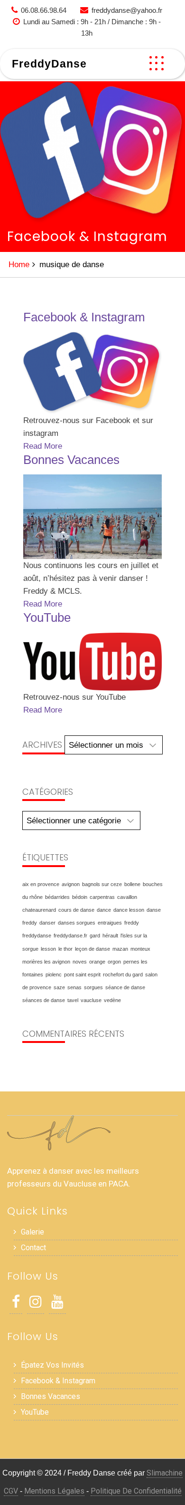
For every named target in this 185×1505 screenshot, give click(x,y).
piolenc (54, 974)
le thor (65, 949)
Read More (42, 446)
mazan (120, 949)
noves (80, 962)
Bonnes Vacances (71, 460)
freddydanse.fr (70, 935)
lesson (48, 949)
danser (47, 923)
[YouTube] (92, 662)
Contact (33, 1247)
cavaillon (127, 897)
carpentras (102, 897)
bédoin (79, 897)
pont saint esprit (82, 974)
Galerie (32, 1231)
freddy (131, 923)
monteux (140, 949)
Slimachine (165, 1472)
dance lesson (128, 910)
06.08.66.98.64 (43, 10)
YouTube (47, 617)
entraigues (110, 923)
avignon (71, 884)
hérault (110, 935)
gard (95, 935)
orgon (114, 962)
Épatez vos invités (52, 1365)
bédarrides (57, 897)
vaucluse (91, 1000)
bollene (132, 884)
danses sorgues (76, 923)
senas (74, 987)
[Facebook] (16, 1304)
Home (19, 264)
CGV (11, 1490)
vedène (112, 1000)
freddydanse (36, 935)
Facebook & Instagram (84, 317)
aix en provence (40, 884)
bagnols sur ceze (102, 884)
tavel (72, 1000)
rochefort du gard (123, 974)
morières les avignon (46, 962)
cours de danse (76, 910)
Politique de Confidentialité (136, 1490)
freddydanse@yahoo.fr (127, 10)
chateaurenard (39, 910)
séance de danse (125, 987)
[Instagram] (35, 1304)
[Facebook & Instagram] (92, 373)
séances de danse (43, 1000)
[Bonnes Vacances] (92, 516)
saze (59, 987)
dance (104, 910)
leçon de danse (92, 949)
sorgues (93, 987)
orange (97, 962)
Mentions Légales (54, 1490)
